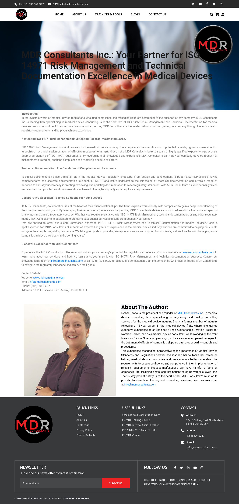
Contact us (157, 14)
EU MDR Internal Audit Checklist (140, 425)
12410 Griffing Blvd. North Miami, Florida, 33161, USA (205, 421)
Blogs (135, 14)
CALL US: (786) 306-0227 (31, 4)
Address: (191, 415)
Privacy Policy (84, 430)
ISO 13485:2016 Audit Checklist (140, 430)
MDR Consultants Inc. (190, 313)
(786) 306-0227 (195, 435)
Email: (191, 442)
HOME (59, 14)
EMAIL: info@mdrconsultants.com (70, 4)
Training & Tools (108, 14)
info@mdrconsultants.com (67, 260)
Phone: (191, 430)
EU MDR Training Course (136, 420)
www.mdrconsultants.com (198, 252)
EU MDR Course (131, 435)
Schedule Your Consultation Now (141, 414)
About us (79, 14)
